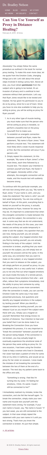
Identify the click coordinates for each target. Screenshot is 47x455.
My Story (34, 10)
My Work (9, 13)
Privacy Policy (23, 449)
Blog (15, 10)
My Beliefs (21, 13)
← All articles (8, 430)
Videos (24, 10)
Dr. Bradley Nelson (15, 5)
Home (7, 10)
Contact (33, 13)
